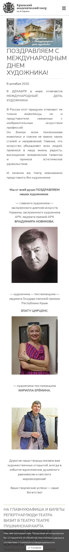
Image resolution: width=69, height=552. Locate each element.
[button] (64, 8)
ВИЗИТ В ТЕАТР (18, 520)
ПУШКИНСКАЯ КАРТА (24, 526)
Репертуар (14, 515)
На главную (16, 509)
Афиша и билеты (46, 509)
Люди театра (38, 515)
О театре (40, 520)
